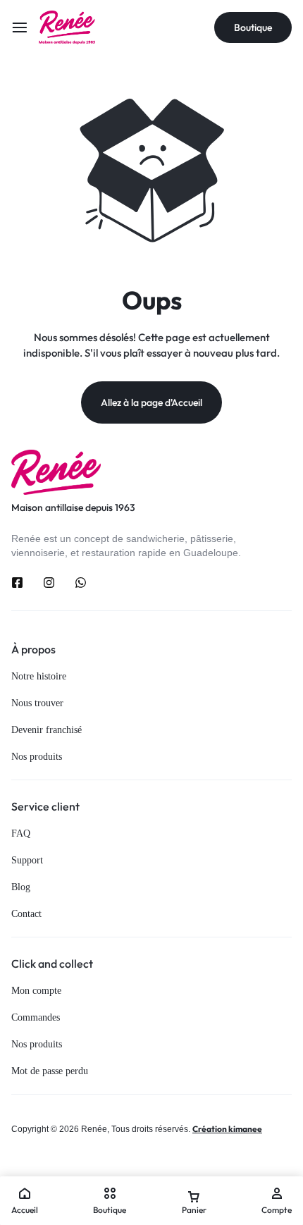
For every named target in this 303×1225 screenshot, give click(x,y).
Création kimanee (227, 1129)
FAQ (20, 833)
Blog (20, 887)
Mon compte (36, 990)
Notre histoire (38, 676)
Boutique (253, 27)
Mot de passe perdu (49, 1071)
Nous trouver (37, 703)
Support (27, 860)
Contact (26, 914)
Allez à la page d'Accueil (151, 402)
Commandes (35, 1017)
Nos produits (36, 756)
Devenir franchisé (46, 730)
